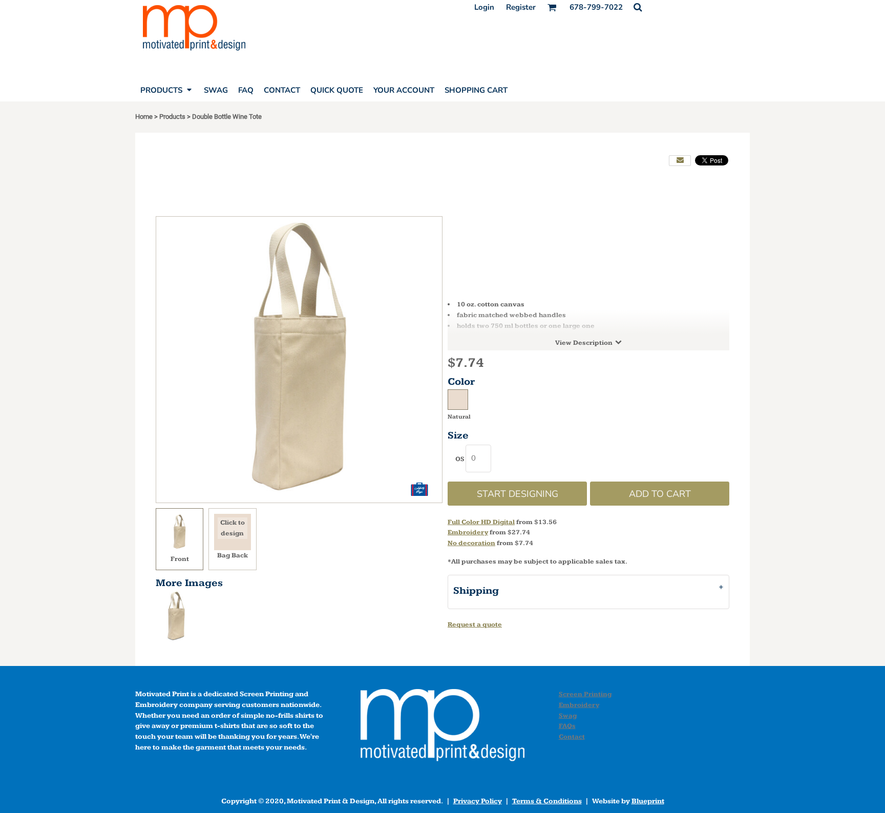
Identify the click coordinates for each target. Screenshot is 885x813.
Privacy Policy (477, 801)
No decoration (471, 543)
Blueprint (647, 801)
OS (460, 459)
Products (172, 116)
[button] (637, 7)
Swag (568, 716)
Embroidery (468, 532)
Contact (572, 737)
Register (521, 7)
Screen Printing (585, 694)
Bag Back (232, 555)
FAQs (567, 726)
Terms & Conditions (547, 801)
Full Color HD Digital (481, 522)
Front (180, 559)
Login (484, 7)
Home (144, 116)
